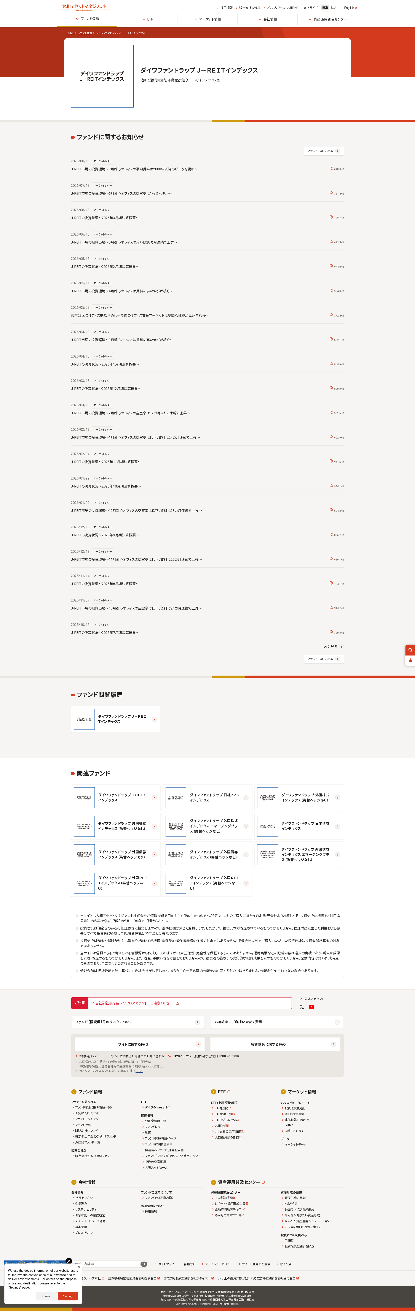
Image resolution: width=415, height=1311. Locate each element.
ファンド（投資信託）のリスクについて (104, 1022)
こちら (139, 1071)
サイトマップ (166, 1264)
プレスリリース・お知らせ (282, 8)
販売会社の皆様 (249, 8)
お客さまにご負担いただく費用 (238, 1022)
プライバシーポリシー (219, 1264)
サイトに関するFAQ (133, 1044)
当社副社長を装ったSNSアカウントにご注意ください (133, 1003)
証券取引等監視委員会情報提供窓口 (132, 1278)
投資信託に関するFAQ (268, 1044)
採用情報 (227, 8)
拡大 (334, 8)
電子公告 (286, 1264)
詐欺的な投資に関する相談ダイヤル (187, 1278)
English (349, 8)
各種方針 (190, 1264)
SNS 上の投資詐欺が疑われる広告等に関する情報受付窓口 (256, 1278)
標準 (325, 8)
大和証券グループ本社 (86, 1278)
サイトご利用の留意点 (256, 1264)
